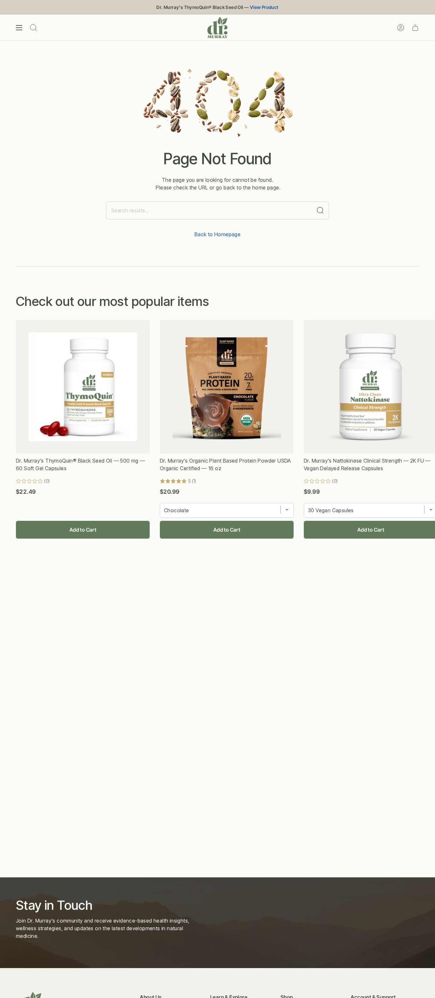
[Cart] (415, 27)
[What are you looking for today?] (320, 210)
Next (425, 386)
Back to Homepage (217, 234)
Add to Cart (82, 530)
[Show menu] (19, 27)
